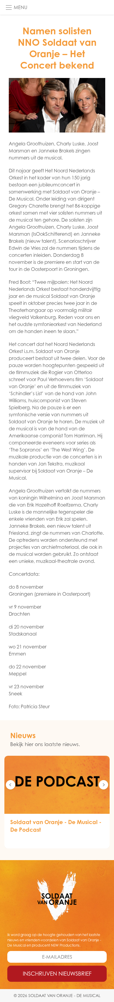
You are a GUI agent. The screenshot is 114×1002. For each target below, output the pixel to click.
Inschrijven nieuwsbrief (57, 973)
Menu (20, 7)
